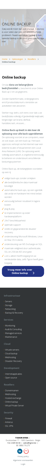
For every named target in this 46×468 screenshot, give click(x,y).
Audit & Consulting (13, 329)
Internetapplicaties (13, 373)
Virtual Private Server (14, 405)
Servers (8, 301)
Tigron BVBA (21, 438)
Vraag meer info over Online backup (20, 271)
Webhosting (10, 357)
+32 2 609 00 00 (13, 443)
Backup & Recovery (14, 312)
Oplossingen (17, 59)
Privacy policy (23, 456)
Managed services (13, 333)
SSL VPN (9, 426)
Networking (10, 309)
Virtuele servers (12, 349)
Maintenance (11, 336)
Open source (11, 377)
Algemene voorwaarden (23, 460)
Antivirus (9, 422)
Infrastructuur (12, 295)
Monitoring (10, 325)
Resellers (32, 59)
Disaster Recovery (13, 361)
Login (23, 464)
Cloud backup (11, 353)
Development (11, 368)
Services (8, 319)
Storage (8, 305)
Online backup (11, 401)
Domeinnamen (12, 390)
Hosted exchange (13, 398)
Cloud (7, 343)
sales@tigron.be (29, 443)
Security (8, 412)
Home (4, 59)
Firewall (8, 418)
